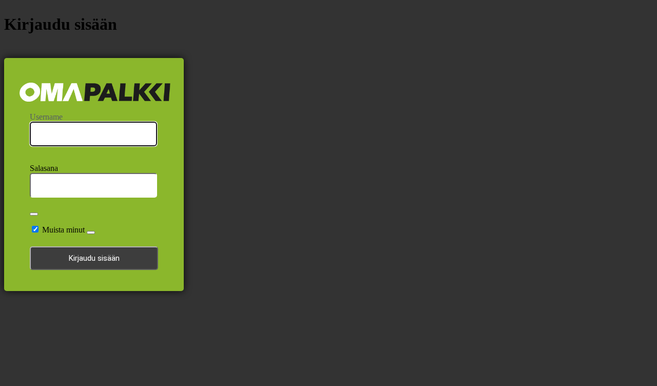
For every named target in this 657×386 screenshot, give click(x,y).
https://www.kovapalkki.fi (94, 92)
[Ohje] (91, 232)
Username (46, 116)
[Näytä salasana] (34, 214)
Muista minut (63, 229)
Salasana (44, 168)
